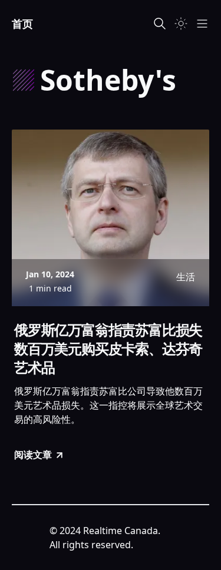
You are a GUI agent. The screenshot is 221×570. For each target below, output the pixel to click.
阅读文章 (33, 454)
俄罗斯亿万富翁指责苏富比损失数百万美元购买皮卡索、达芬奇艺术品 (108, 348)
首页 (22, 23)
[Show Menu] (202, 23)
